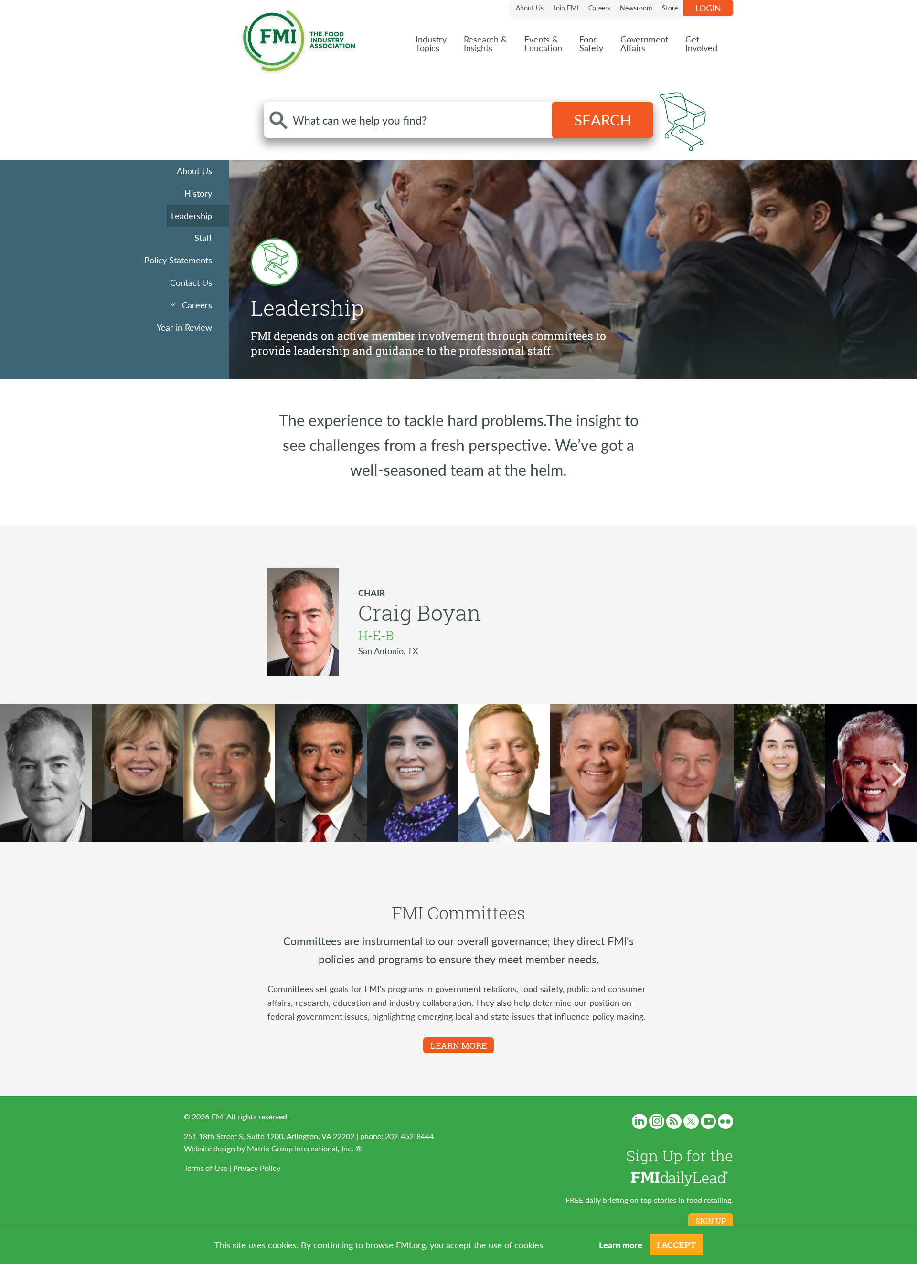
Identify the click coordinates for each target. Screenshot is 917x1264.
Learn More (458, 1045)
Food (591, 43)
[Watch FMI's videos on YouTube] (708, 1121)
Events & (543, 43)
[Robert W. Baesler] (688, 773)
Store (670, 7)
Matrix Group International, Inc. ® (304, 1148)
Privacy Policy (256, 1167)
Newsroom (636, 7)
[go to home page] (299, 38)
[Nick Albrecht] (504, 773)
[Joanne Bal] (779, 773)
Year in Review (184, 327)
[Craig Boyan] (46, 773)
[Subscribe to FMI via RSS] (674, 1121)
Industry (431, 43)
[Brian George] (229, 773)
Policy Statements (178, 260)
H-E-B (376, 635)
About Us (530, 7)
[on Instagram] (656, 1121)
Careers (599, 7)
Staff (203, 237)
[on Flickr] (725, 1121)
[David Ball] (871, 773)
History (198, 193)
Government (644, 43)
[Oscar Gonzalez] (321, 773)
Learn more (620, 1245)
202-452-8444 (409, 1135)
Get (701, 43)
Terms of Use (205, 1167)
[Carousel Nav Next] (898, 774)
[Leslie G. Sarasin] (137, 773)
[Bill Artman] (596, 773)
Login (708, 8)
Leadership (191, 215)
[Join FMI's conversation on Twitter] (691, 1121)
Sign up (710, 1221)
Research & (485, 43)
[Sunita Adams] (412, 773)
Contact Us (191, 282)
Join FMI (566, 7)
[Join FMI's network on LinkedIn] (639, 1121)
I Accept (676, 1245)
